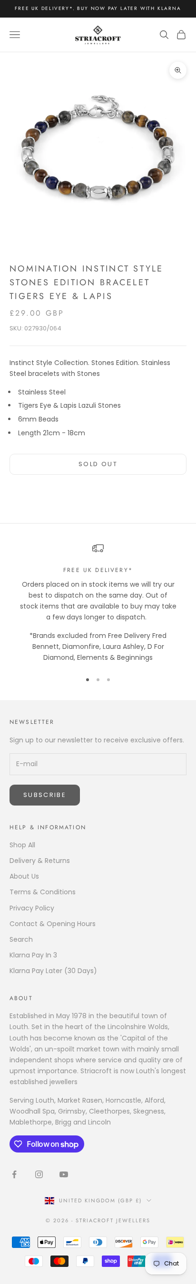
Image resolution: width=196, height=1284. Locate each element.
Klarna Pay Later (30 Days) (53, 970)
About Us (24, 876)
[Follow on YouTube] (64, 1174)
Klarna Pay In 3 (33, 955)
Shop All (22, 845)
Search (21, 939)
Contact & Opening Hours (53, 923)
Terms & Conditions (43, 892)
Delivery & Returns (40, 860)
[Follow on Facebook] (14, 1174)
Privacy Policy (32, 908)
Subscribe (44, 794)
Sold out (98, 464)
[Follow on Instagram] (39, 1174)
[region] (98, 603)
